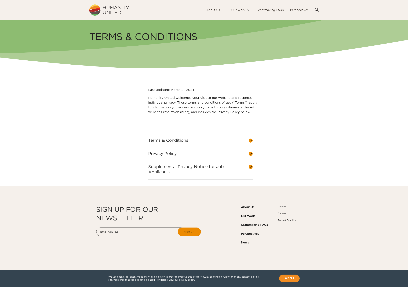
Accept (289, 278)
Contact (282, 206)
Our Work (248, 216)
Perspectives (250, 233)
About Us (247, 207)
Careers (282, 213)
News (245, 242)
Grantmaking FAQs (254, 224)
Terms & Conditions (287, 220)
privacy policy (186, 280)
